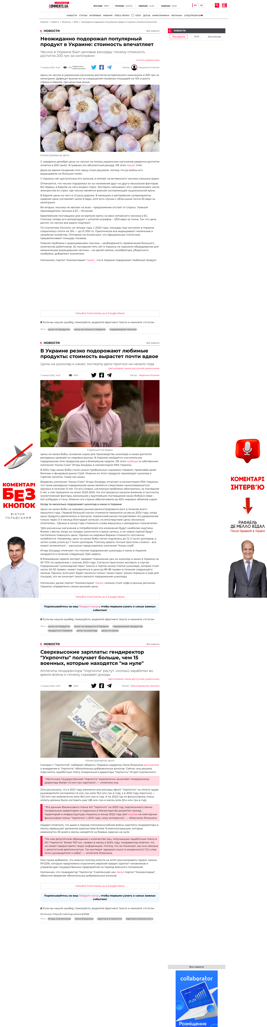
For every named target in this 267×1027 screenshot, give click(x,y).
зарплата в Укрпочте (109, 919)
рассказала (151, 765)
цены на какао (109, 630)
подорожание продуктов (128, 626)
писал (90, 260)
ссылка (132, 814)
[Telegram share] (109, 67)
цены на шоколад (87, 630)
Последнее (178, 36)
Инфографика (160, 15)
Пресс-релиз (121, 15)
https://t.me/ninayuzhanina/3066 (71, 914)
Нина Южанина (84, 919)
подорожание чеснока (123, 329)
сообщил (132, 461)
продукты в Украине (60, 630)
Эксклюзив (214, 36)
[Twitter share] (93, 67)
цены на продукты (59, 329)
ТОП (196, 36)
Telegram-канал (89, 606)
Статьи (83, 15)
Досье (146, 15)
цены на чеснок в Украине (89, 329)
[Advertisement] (99, 287)
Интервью (95, 15)
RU (195, 5)
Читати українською (147, 60)
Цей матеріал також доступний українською (133, 368)
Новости (72, 15)
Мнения (107, 15)
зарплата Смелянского (139, 919)
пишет (131, 165)
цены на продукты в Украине (91, 626)
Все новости (152, 31)
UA (201, 5)
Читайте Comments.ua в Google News (100, 313)
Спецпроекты (192, 15)
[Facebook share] (101, 67)
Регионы (176, 15)
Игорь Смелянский (59, 919)
